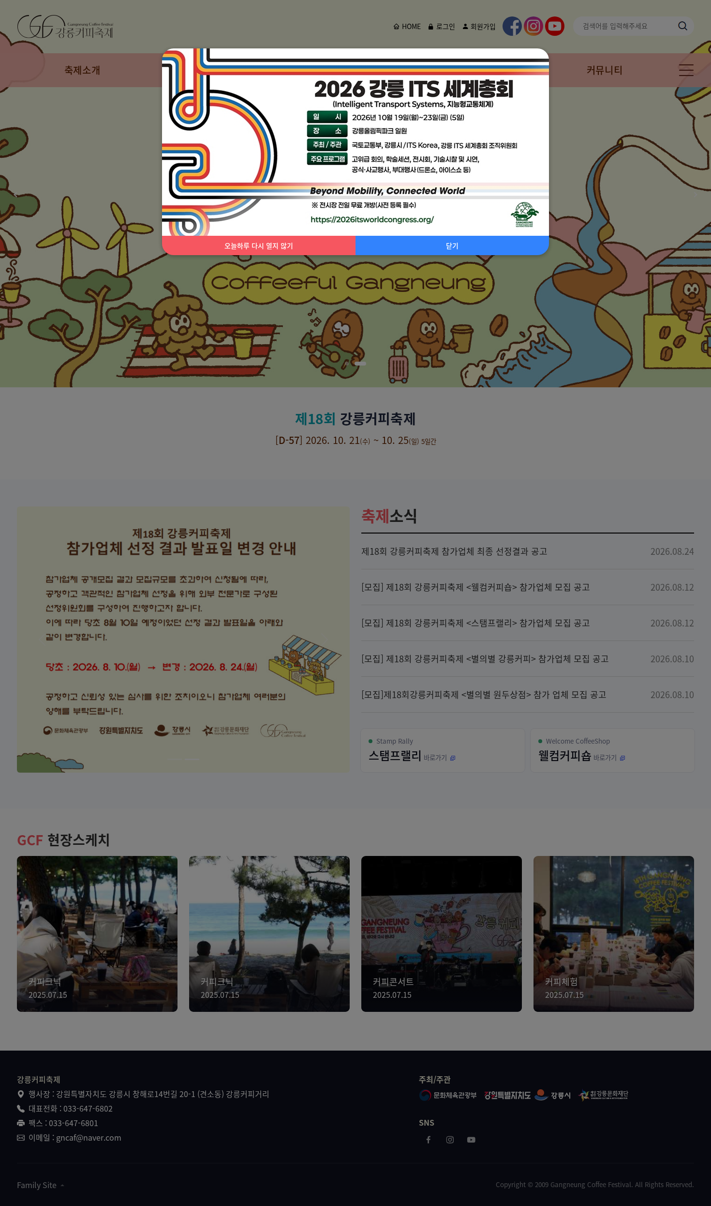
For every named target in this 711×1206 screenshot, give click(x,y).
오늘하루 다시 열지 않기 (258, 245)
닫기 (452, 245)
